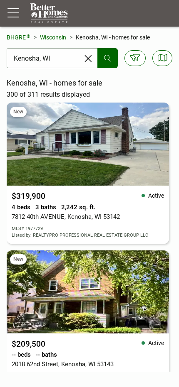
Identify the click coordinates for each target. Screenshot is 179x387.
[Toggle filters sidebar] (135, 58)
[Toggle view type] (162, 58)
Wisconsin (53, 37)
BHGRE (18, 37)
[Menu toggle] (13, 13)
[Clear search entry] (88, 58)
